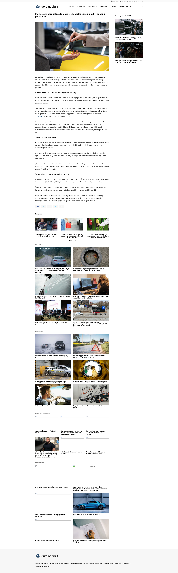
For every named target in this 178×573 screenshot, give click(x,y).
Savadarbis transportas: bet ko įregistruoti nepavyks (50, 515)
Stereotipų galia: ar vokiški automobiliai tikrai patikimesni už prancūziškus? (89, 356)
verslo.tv (81, 563)
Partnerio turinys (125, 6)
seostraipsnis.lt (89, 563)
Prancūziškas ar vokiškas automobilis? (86, 515)
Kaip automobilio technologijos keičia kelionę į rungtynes (46, 235)
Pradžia (71, 6)
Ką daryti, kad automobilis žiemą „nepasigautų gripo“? (51, 356)
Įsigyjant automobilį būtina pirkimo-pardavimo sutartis (89, 541)
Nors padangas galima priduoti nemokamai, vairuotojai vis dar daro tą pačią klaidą (88, 269)
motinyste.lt (126, 563)
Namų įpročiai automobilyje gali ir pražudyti (50, 382)
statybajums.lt (45, 563)
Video (114, 6)
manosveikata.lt (55, 563)
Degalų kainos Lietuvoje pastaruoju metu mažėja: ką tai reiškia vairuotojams (98, 236)
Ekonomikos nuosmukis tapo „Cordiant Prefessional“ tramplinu (96, 432)
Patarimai (91, 6)
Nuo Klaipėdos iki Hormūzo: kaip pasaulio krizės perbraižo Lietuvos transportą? (52, 323)
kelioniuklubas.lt (65, 563)
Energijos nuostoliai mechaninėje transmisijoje (51, 487)
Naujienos (80, 6)
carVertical (39, 116)
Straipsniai (103, 6)
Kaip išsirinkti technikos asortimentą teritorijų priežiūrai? (89, 407)
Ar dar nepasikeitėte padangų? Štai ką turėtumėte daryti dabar (128, 38)
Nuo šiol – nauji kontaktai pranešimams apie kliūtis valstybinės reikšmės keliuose (91, 297)
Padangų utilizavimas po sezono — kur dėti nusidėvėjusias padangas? (128, 61)
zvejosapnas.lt (108, 563)
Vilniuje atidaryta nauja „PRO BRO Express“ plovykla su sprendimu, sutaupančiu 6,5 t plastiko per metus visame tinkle (90, 324)
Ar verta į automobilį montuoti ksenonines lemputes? (96, 453)
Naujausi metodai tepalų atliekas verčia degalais (90, 382)
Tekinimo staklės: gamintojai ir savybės (71, 453)
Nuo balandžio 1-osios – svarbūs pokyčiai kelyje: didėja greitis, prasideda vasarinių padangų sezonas (52, 270)
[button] (69, 240)
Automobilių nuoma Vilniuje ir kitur (45, 432)
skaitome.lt (74, 563)
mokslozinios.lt (99, 563)
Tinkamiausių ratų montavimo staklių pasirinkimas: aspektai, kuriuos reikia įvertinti (71, 432)
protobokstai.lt (118, 563)
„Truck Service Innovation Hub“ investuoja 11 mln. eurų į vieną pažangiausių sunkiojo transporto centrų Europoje (46, 454)
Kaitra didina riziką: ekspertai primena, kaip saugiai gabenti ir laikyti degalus (72, 236)
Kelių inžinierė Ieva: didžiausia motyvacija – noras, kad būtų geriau (52, 297)
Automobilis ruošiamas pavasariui (47, 406)
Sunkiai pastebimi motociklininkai (47, 541)
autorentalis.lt (46, 566)
